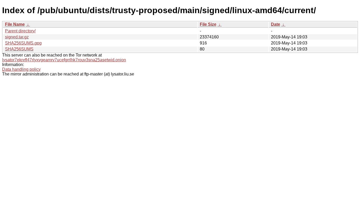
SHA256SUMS (19, 49)
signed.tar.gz (17, 37)
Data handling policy (21, 69)
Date (275, 24)
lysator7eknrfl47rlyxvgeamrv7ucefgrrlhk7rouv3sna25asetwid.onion (64, 60)
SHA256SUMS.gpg (23, 43)
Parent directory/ (20, 31)
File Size (208, 24)
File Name (15, 24)
